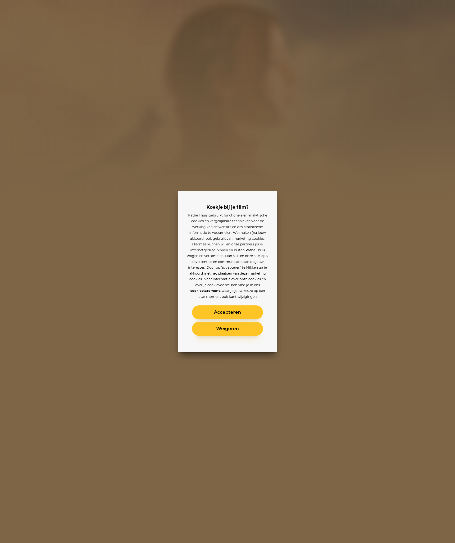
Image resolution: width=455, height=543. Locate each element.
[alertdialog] (227, 271)
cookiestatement (205, 291)
